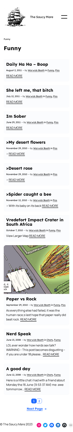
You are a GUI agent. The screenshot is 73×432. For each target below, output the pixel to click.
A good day (18, 368)
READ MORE (14, 76)
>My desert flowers (25, 142)
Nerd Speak (18, 334)
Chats (50, 339)
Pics (57, 70)
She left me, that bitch (29, 90)
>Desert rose (19, 168)
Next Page (36, 408)
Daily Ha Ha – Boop (27, 64)
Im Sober (16, 116)
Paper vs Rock (21, 299)
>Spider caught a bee (28, 194)
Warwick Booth (36, 70)
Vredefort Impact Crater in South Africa (34, 222)
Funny (51, 70)
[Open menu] (64, 17)
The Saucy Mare (41, 17)
